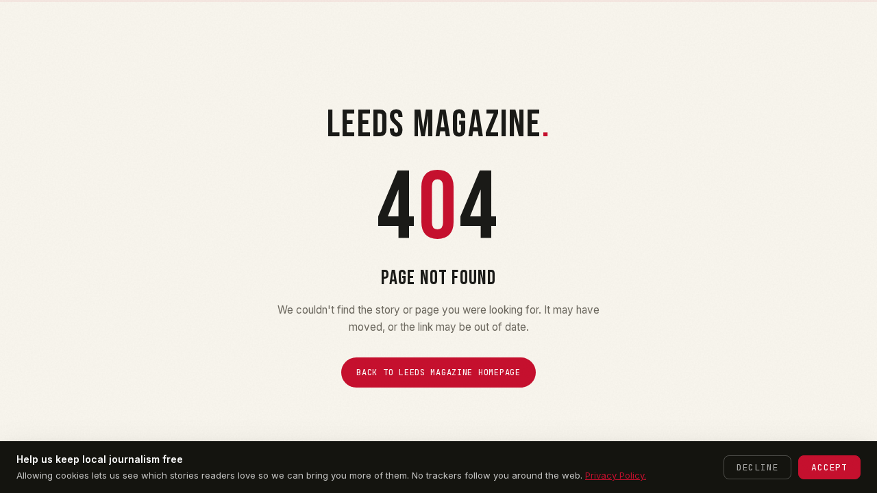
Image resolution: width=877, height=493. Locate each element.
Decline (757, 467)
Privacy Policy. (615, 475)
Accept (829, 467)
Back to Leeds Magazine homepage (438, 372)
